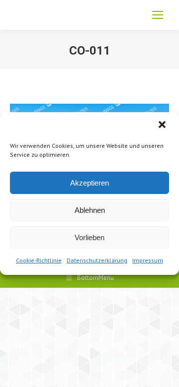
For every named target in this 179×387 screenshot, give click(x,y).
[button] (163, 125)
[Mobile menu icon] (158, 15)
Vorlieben (89, 237)
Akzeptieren (89, 183)
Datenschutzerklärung (97, 260)
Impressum (147, 260)
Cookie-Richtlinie (39, 260)
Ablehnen (90, 210)
